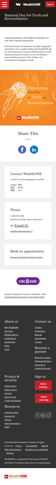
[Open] (4, 4)
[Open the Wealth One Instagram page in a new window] (49, 415)
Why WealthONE (11, 327)
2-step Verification (12, 400)
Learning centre (11, 412)
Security (8, 393)
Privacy (19, 445)
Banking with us (11, 334)
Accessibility (31, 445)
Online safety (10, 386)
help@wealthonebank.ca (21, 231)
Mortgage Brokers (43, 361)
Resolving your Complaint (36, 449)
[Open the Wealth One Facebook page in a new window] (37, 415)
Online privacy (10, 389)
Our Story (8, 331)
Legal (6, 349)
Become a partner (43, 357)
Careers (38, 342)
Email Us (21, 225)
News (6, 345)
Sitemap (10, 453)
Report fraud (10, 397)
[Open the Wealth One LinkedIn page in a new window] (43, 415)
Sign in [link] (50, 4)
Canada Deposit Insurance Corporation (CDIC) (24, 297)
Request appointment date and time (26, 257)
